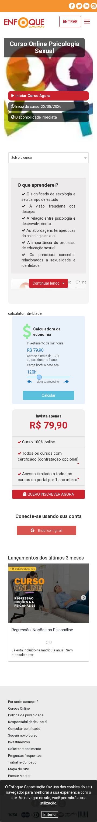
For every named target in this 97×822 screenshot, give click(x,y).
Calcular (49, 395)
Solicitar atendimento (24, 749)
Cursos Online (19, 708)
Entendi (49, 814)
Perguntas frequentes (24, 756)
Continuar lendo (46, 283)
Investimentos (19, 742)
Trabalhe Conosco (22, 762)
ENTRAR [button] (70, 21)
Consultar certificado (24, 729)
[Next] (83, 597)
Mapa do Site (18, 769)
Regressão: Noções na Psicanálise (42, 629)
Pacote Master (19, 776)
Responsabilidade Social (27, 722)
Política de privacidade (25, 715)
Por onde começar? (23, 702)
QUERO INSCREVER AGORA (50, 494)
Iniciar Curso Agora (32, 96)
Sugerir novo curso (22, 735)
